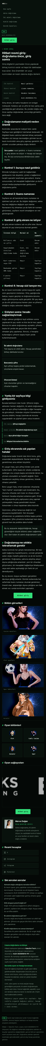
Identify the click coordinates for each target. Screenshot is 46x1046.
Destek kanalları (10, 26)
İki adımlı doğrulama (11, 17)
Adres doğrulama (9, 13)
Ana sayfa (7, 9)
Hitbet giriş (9, 40)
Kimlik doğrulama (10, 22)
